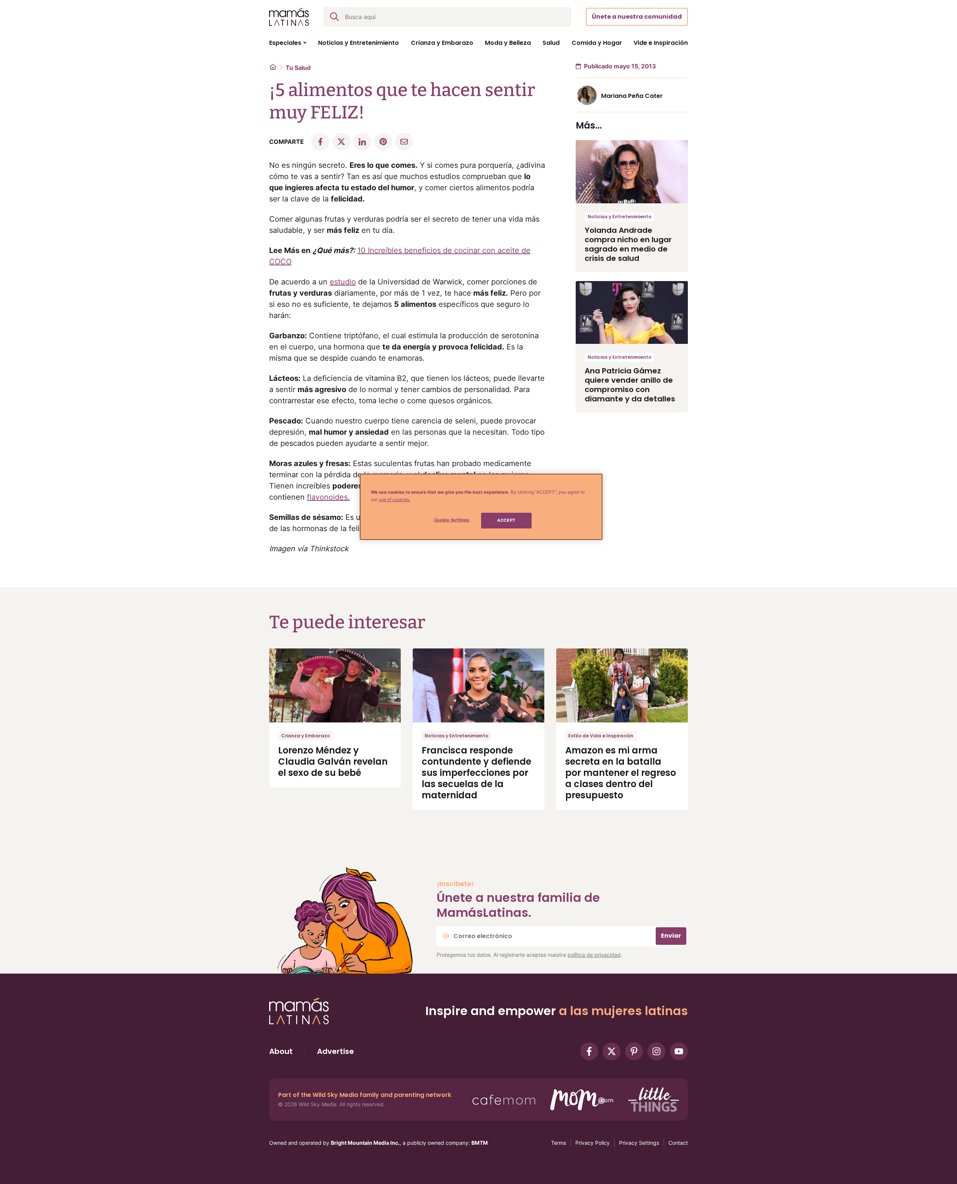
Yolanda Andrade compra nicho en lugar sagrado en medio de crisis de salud (628, 244)
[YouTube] (679, 1051)
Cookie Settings (452, 519)
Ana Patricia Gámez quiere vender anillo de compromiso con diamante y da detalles (630, 385)
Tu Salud (298, 67)
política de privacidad (594, 955)
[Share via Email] (404, 142)
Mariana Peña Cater (632, 96)
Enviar (671, 935)
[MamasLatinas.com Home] (289, 17)
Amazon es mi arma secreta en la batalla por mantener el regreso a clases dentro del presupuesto (620, 772)
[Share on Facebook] (320, 142)
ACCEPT (506, 520)
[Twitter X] (612, 1051)
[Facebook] (589, 1051)
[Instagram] (656, 1051)
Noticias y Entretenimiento (619, 216)
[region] (481, 507)
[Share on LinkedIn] (362, 142)
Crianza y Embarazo (305, 736)
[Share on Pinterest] (383, 142)
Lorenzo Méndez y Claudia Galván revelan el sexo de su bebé (333, 761)
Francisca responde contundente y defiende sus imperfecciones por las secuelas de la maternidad (476, 772)
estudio (343, 281)
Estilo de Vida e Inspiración (600, 736)
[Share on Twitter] (341, 142)
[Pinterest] (634, 1051)
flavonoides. (328, 497)
